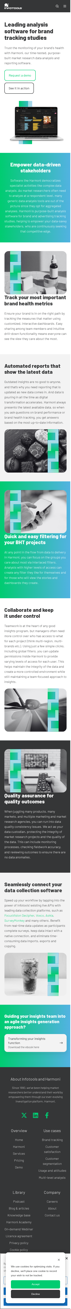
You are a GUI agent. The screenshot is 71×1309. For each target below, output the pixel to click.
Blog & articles (19, 1208)
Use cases (52, 1130)
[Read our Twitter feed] (24, 1115)
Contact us (52, 1215)
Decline (35, 1294)
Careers (52, 1201)
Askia (49, 915)
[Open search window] (57, 6)
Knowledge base (18, 1215)
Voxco (40, 915)
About (52, 1208)
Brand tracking (52, 1140)
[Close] (67, 1258)
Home (19, 1140)
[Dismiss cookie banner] (59, 1259)
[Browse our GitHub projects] (47, 1115)
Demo (19, 1167)
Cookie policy (19, 1250)
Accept (36, 1284)
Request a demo (20, 75)
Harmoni (19, 1147)
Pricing (19, 1160)
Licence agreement (19, 1236)
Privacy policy (18, 1243)
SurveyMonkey (14, 920)
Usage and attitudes (52, 1170)
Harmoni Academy (18, 1222)
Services (19, 1153)
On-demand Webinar (19, 1229)
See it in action (19, 88)
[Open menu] (65, 6)
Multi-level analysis (52, 1177)
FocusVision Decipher (19, 915)
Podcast (19, 1201)
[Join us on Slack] (36, 1115)
